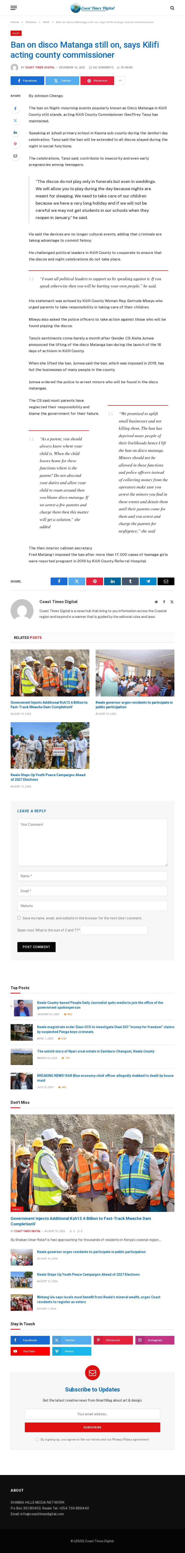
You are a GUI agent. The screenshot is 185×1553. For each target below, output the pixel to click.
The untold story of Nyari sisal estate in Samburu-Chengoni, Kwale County (95, 1051)
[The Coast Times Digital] (92, 8)
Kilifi (16, 33)
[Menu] (14, 7)
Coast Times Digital (40, 67)
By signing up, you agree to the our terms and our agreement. (95, 1439)
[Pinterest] (15, 144)
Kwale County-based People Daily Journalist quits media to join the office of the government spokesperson (100, 1005)
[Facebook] (15, 108)
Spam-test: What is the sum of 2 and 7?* (48, 930)
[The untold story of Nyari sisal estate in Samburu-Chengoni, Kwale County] (22, 1056)
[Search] (171, 7)
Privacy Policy (122, 1439)
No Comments (103, 67)
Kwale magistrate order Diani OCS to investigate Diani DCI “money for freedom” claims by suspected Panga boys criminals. (105, 1029)
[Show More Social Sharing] (120, 80)
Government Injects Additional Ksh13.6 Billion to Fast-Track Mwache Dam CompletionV (49, 705)
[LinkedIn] (15, 132)
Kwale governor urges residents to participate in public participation (134, 705)
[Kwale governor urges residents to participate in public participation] (135, 673)
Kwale (17, 1209)
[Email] (15, 155)
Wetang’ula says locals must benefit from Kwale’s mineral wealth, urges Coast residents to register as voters (98, 1299)
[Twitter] (15, 120)
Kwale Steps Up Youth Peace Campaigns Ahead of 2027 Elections (48, 777)
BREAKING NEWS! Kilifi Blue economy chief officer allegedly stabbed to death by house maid (105, 1078)
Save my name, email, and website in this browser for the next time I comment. (82, 918)
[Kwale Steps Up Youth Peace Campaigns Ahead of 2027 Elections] (50, 745)
